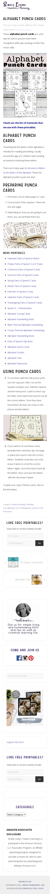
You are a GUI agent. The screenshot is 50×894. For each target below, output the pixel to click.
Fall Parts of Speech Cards (20, 291)
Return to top (25, 881)
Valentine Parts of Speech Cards (23, 297)
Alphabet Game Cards (18, 346)
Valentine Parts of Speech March (23, 258)
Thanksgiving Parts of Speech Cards (24, 302)
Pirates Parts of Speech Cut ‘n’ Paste (25, 263)
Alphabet (11, 508)
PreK (41, 508)
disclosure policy (23, 29)
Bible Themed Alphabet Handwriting (25, 324)
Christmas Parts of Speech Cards (23, 269)
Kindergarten (25, 508)
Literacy (35, 508)
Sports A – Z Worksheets (19, 308)
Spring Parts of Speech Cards (21, 280)
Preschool (7, 511)
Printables (30, 504)
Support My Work (15, 742)
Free (17, 508)
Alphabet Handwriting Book (20, 335)
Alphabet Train (14, 357)
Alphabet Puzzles (15, 352)
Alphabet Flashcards (17, 363)
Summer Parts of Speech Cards (23, 274)
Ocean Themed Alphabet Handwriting (25, 330)
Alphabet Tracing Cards (18, 313)
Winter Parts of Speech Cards (21, 286)
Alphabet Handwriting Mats (20, 319)
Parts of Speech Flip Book (20, 341)
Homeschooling (18, 504)
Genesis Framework (31, 885)
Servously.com (30, 888)
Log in (40, 888)
